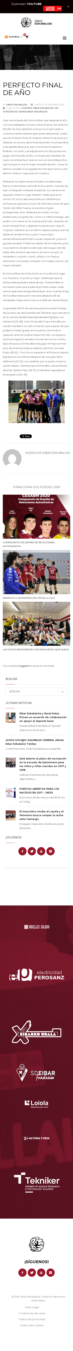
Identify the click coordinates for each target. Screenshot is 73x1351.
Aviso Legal (32, 1307)
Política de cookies (31, 1325)
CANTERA (27, 108)
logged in (25, 665)
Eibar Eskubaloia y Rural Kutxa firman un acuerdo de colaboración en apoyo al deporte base (43, 717)
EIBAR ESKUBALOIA (43, 108)
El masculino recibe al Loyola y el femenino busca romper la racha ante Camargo (41, 815)
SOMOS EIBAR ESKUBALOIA (33, 111)
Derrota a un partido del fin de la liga (29, 597)
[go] (62, 692)
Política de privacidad (32, 1319)
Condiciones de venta (32, 1313)
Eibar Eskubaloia (17, 104)
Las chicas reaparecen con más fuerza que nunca (36, 649)
